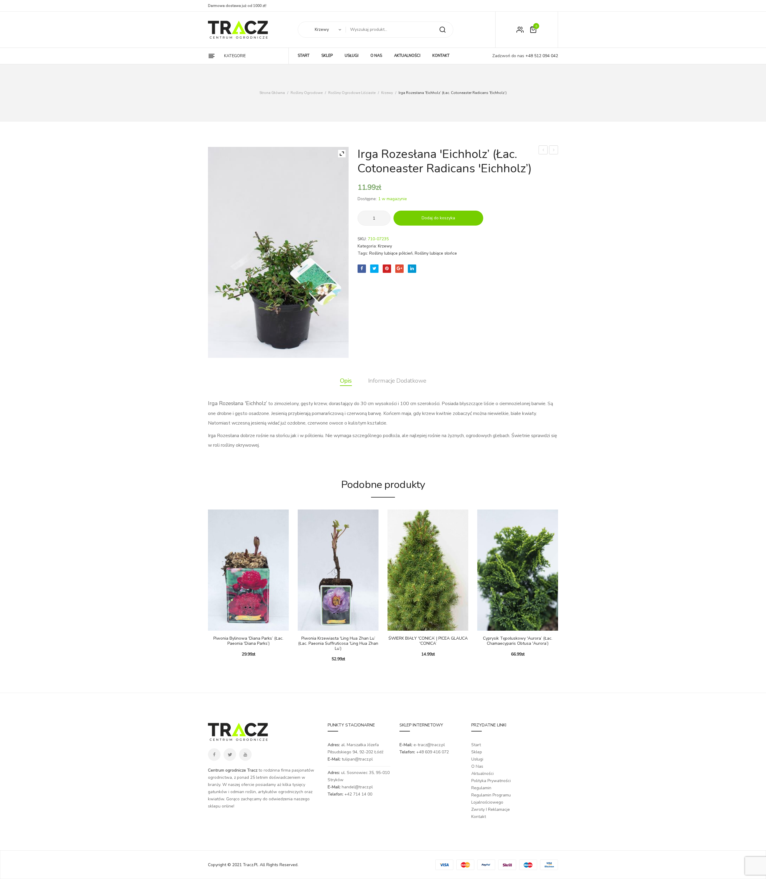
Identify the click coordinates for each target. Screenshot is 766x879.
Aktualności (482, 773)
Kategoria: (367, 246)
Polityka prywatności (491, 781)
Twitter (230, 754)
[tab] (346, 381)
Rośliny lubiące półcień (391, 253)
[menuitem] (303, 56)
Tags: (363, 253)
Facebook (214, 754)
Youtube (245, 754)
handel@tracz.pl (357, 787)
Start (476, 745)
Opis (346, 381)
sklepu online (220, 806)
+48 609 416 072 (432, 752)
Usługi (477, 759)
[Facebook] (362, 268)
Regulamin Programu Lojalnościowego (491, 798)
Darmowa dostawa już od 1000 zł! (237, 5)
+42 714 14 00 (358, 794)
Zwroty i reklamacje (490, 809)
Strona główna (272, 92)
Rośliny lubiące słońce (436, 253)
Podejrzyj (230, 625)
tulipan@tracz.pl (357, 759)
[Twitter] (374, 268)
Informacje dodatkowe (397, 381)
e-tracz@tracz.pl (429, 745)
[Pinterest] (387, 268)
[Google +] (399, 268)
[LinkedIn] (412, 268)
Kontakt (478, 816)
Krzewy (387, 92)
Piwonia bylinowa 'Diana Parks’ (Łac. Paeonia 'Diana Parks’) (248, 641)
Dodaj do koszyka (438, 218)
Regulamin (481, 788)
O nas (477, 766)
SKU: (362, 239)
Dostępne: (367, 199)
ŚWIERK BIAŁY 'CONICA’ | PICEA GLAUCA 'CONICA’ (428, 641)
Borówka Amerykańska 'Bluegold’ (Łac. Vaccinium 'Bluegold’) (543, 150)
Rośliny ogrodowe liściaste (352, 92)
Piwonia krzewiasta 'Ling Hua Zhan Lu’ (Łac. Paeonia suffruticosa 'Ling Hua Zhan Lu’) (338, 643)
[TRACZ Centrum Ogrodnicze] (238, 30)
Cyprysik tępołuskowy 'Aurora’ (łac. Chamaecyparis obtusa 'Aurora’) (517, 641)
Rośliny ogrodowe (307, 92)
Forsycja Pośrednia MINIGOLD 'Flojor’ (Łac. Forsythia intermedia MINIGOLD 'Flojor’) (553, 150)
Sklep (476, 752)
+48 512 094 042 (541, 56)
